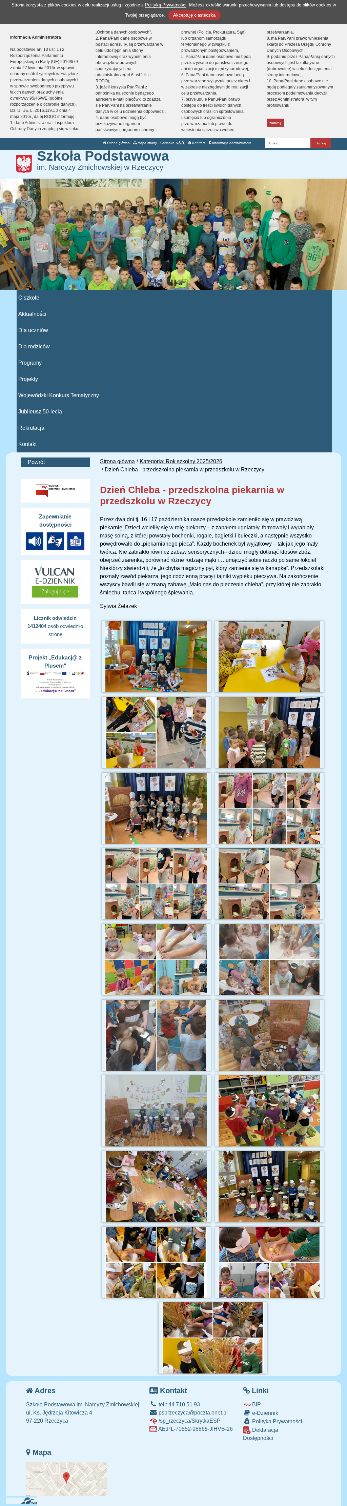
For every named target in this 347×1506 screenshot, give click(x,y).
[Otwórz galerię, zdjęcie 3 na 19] (156, 732)
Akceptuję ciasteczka (194, 15)
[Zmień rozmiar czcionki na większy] (179, 143)
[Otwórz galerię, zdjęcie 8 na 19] (269, 883)
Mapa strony (147, 143)
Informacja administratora (231, 143)
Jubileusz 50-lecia (40, 411)
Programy (30, 363)
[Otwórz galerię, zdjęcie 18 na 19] (269, 1262)
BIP (256, 1404)
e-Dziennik (264, 1413)
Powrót (36, 462)
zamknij (275, 123)
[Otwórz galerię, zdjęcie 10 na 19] (269, 959)
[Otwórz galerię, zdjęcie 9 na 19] (156, 959)
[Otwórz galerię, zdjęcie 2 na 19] (269, 656)
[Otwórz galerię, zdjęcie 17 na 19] (156, 1262)
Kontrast (198, 143)
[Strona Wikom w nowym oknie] (31, 1501)
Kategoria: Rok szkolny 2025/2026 (181, 461)
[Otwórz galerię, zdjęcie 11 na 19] (156, 1035)
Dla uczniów (33, 330)
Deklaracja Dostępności (260, 1434)
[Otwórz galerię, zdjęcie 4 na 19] (269, 732)
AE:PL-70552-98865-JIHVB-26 (195, 1429)
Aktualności (32, 314)
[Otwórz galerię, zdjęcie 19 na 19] (213, 1337)
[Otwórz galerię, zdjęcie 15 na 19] (156, 1186)
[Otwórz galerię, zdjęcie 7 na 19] (156, 883)
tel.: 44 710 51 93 (178, 1404)
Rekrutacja (31, 428)
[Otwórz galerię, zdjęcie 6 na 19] (269, 808)
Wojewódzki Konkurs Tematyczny (58, 395)
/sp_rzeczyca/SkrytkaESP (189, 1421)
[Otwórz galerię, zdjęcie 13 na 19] (156, 1110)
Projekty (28, 379)
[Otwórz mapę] (66, 1478)
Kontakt (27, 444)
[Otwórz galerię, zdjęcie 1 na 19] (156, 656)
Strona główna (118, 143)
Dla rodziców (34, 346)
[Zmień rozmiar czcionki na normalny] (177, 143)
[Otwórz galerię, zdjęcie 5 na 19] (156, 808)
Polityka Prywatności (276, 1421)
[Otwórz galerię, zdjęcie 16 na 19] (269, 1186)
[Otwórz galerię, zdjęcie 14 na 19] (269, 1110)
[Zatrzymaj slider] (173, 283)
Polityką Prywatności (165, 4)
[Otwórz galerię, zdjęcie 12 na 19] (269, 1035)
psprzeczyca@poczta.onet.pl (192, 1413)
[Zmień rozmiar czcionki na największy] (183, 143)
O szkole (28, 298)
